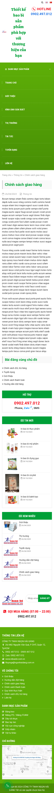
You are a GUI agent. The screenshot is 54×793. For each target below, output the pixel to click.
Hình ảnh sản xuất (15, 109)
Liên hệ (8, 163)
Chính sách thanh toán (14, 380)
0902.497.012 (41, 14)
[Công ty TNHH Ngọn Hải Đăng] (4, 31)
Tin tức (9, 136)
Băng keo (9, 711)
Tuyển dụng (11, 150)
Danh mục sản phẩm (18, 69)
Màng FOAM (22, 715)
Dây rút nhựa (11, 718)
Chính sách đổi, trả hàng (15, 368)
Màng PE (9, 715)
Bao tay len (10, 722)
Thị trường (11, 123)
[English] (46, 2)
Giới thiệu (10, 96)
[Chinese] (51, 2)
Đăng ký (45, 598)
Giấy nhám (10, 729)
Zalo (27, 408)
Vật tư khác (10, 733)
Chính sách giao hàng (14, 683)
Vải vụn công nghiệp (15, 725)
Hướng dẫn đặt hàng (13, 384)
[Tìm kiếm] (42, 2)
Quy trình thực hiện (13, 690)
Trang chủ (10, 82)
